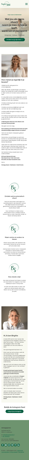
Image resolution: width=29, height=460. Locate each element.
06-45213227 (6, 436)
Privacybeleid (13, 452)
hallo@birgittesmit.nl (8, 435)
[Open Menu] (26, 4)
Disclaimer (21, 452)
